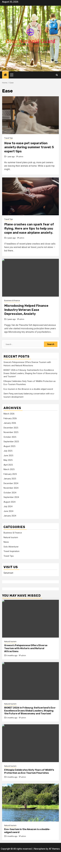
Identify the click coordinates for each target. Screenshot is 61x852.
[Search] (57, 75)
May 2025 (8, 460)
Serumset (8, 573)
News (6, 542)
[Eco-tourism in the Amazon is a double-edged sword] (30, 802)
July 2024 (8, 506)
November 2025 (11, 432)
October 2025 (10, 437)
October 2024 (10, 492)
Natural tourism (11, 537)
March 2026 (9, 413)
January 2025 (10, 478)
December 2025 (11, 427)
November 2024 (11, 488)
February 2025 (10, 474)
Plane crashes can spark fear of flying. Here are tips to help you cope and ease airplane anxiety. (29, 228)
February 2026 (10, 418)
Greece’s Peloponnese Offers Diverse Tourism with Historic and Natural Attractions (25, 648)
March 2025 (9, 469)
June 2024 (8, 511)
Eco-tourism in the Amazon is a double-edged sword (28, 389)
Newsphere (39, 848)
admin (20, 157)
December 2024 (11, 483)
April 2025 (8, 465)
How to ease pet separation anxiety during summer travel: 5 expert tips (29, 147)
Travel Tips (8, 138)
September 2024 (11, 497)
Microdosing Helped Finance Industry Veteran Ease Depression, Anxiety (26, 310)
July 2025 (8, 451)
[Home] (5, 75)
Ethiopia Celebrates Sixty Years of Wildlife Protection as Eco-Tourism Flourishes (29, 771)
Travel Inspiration (11, 551)
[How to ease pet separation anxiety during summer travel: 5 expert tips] (30, 115)
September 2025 (11, 441)
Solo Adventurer (11, 546)
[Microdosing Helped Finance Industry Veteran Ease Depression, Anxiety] (30, 278)
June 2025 (8, 455)
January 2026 (10, 423)
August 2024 (9, 502)
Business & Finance (12, 301)
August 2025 (9, 446)
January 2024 (10, 515)
